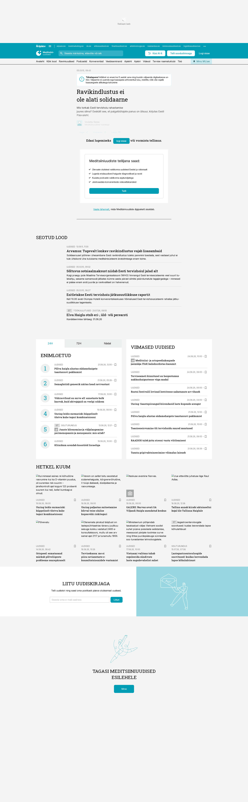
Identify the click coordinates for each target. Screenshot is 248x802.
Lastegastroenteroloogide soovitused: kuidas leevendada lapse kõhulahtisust (190, 557)
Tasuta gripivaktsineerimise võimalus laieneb (158, 452)
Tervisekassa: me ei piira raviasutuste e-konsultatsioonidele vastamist (99, 557)
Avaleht (40, 61)
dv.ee (88, 46)
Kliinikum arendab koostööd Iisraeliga (77, 445)
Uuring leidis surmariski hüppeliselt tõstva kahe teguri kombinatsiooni (50, 511)
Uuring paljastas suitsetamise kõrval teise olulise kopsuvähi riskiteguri (99, 511)
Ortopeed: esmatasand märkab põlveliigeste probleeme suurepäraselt (50, 557)
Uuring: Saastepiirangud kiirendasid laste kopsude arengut (166, 403)
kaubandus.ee (154, 46)
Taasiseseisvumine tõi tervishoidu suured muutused (162, 428)
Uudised (71, 246)
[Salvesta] (115, 364)
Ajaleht (128, 61)
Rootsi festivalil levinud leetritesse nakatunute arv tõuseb (165, 391)
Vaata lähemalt (101, 209)
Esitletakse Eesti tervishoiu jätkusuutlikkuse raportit (108, 295)
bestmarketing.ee (76, 46)
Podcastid (81, 61)
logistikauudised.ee (192, 46)
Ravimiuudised (66, 61)
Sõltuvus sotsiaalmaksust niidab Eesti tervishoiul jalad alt (112, 271)
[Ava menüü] (50, 46)
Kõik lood (51, 61)
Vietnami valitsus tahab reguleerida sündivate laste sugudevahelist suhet (142, 557)
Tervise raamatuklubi (164, 61)
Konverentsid (96, 61)
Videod (146, 61)
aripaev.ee (61, 46)
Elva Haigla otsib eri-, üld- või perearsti (97, 315)
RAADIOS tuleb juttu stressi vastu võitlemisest (158, 440)
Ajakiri (137, 61)
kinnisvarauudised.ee (172, 46)
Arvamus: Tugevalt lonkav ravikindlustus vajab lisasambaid (114, 251)
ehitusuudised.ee (101, 46)
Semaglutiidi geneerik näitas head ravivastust (82, 384)
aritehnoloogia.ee (137, 46)
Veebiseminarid (114, 61)
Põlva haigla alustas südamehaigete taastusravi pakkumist (166, 416)
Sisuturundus (69, 425)
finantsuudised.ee (119, 46)
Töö (180, 61)
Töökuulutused (82, 310)
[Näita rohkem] (205, 46)
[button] (79, 600)
